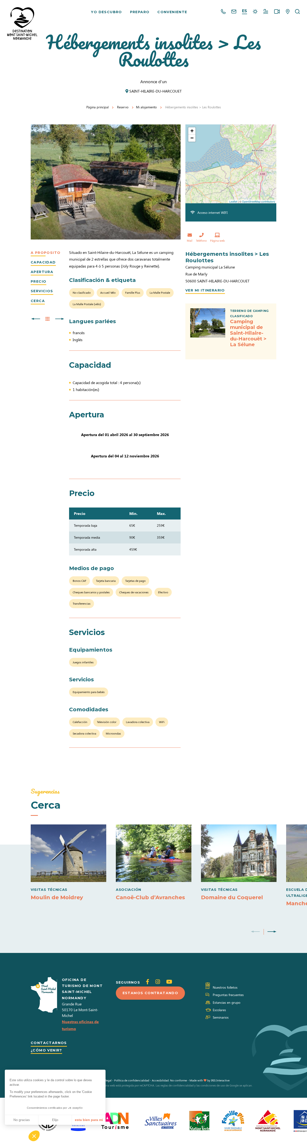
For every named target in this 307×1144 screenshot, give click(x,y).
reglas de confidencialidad (177, 1085)
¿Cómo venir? (46, 1050)
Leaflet (233, 201)
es (244, 11)
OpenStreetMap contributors (258, 201)
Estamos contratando (150, 993)
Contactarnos (49, 1043)
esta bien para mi (89, 1120)
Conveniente (172, 12)
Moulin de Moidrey (57, 897)
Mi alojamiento (146, 107)
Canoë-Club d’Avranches (150, 897)
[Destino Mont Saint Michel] (22, 23)
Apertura (42, 272)
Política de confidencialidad (131, 1080)
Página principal (97, 107)
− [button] (192, 138)
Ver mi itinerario (205, 290)
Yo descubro (106, 12)
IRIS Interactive (220, 1080)
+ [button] (192, 131)
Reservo (123, 107)
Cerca (38, 301)
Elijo (55, 1120)
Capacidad (43, 262)
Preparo (140, 12)
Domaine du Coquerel (232, 897)
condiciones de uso (213, 1085)
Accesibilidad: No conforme (169, 1080)
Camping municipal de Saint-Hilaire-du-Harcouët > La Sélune (248, 333)
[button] (34, 1136)
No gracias (21, 1120)
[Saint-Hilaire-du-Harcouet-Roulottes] (106, 181)
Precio (38, 281)
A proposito (45, 253)
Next (271, 932)
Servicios (42, 291)
